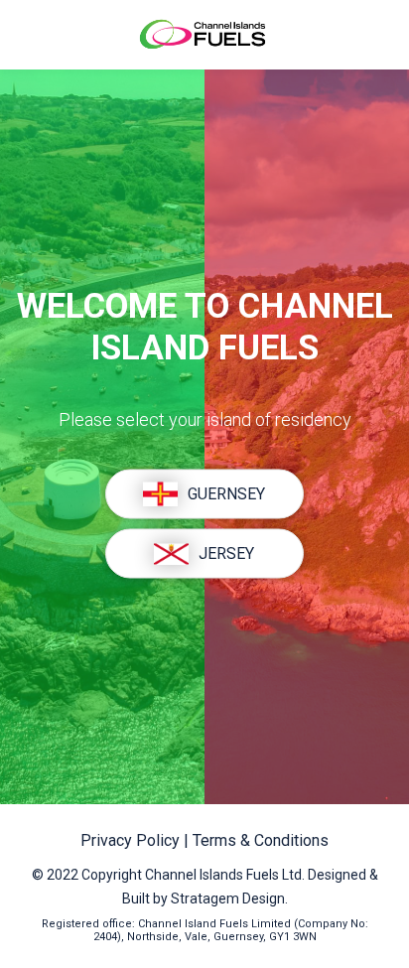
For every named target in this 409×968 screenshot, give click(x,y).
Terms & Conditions (261, 840)
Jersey (226, 553)
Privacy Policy (132, 840)
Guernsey (226, 493)
